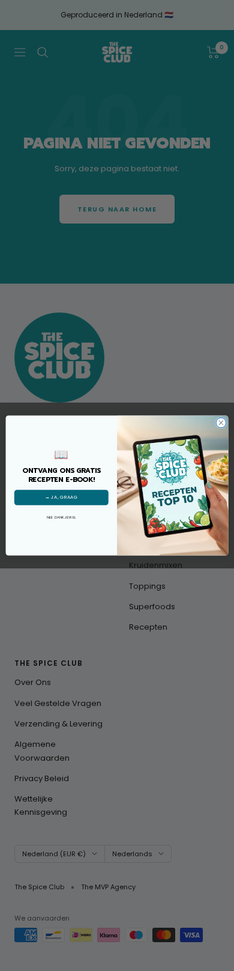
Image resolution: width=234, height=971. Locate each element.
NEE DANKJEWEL (61, 516)
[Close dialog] (221, 423)
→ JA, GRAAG (61, 497)
